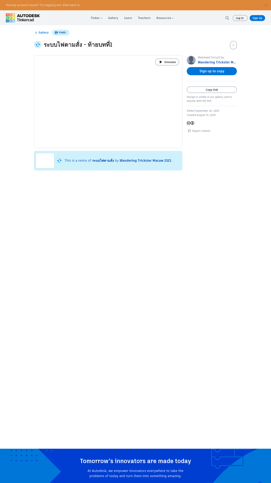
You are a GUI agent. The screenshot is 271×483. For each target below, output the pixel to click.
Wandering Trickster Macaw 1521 (145, 160)
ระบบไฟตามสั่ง (103, 160)
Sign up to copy (211, 71)
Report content (201, 131)
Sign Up (257, 18)
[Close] (266, 5)
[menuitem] (96, 18)
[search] (227, 18)
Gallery (44, 32)
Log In (240, 18)
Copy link (212, 90)
